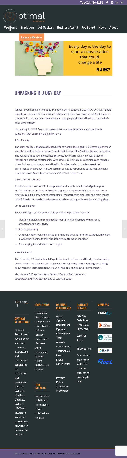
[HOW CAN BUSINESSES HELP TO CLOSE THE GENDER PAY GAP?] (2, 229)
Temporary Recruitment (49, 321)
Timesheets (42, 404)
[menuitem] (10, 18)
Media (60, 359)
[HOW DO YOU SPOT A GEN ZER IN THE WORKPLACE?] (124, 229)
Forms (38, 409)
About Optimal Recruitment (63, 320)
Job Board (41, 400)
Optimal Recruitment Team (63, 333)
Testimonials (63, 350)
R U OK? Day (96, 109)
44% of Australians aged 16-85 (73, 146)
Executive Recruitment (48, 325)
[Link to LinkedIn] (117, 2)
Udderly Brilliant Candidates (41, 334)
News (59, 355)
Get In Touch (63, 363)
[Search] (48, 37)
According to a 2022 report (64, 168)
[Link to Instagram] (112, 2)
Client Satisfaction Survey (42, 365)
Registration (42, 395)
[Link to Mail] (122, 2)
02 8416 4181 (94, 2)
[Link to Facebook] (107, 2)
